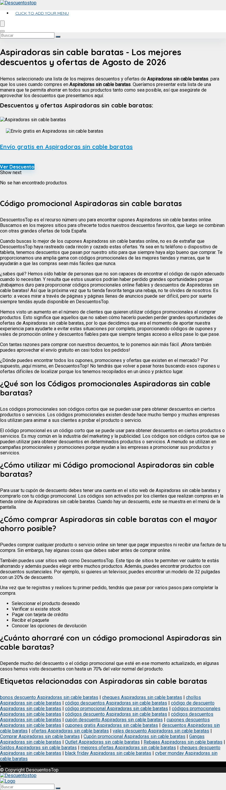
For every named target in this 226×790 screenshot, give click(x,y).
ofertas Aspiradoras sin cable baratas (70, 731)
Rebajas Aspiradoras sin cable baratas (183, 742)
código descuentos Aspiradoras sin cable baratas (116, 703)
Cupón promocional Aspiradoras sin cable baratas (134, 736)
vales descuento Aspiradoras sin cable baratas (161, 731)
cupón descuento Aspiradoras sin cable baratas (114, 719)
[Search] (2, 31)
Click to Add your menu (42, 13)
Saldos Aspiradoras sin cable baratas (38, 747)
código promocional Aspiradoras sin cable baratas (116, 708)
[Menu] (2, 24)
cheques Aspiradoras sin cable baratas (142, 697)
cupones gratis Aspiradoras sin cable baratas (111, 725)
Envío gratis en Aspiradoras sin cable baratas (66, 146)
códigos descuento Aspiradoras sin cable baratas (116, 714)
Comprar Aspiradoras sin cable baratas (40, 736)
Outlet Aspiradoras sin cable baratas (102, 742)
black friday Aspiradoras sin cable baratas (108, 753)
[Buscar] (58, 37)
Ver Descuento (17, 167)
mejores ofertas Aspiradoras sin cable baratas (128, 747)
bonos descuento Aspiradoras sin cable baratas (49, 697)
